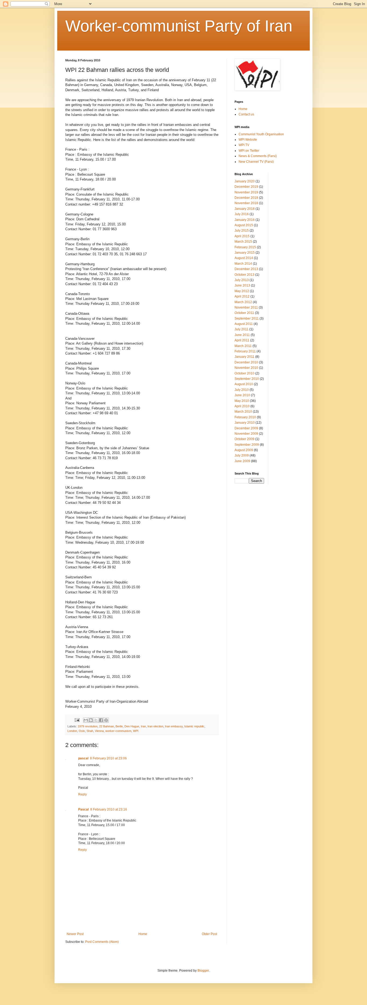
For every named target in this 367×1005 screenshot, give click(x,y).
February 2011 (245, 351)
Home (142, 934)
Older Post (209, 934)
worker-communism (118, 730)
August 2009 (244, 450)
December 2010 (246, 362)
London (72, 730)
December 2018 (246, 198)
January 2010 (245, 422)
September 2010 (247, 379)
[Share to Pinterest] (106, 720)
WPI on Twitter (249, 151)
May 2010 (242, 401)
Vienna (99, 730)
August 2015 (244, 225)
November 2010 (246, 368)
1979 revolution (88, 726)
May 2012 (242, 291)
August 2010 (244, 384)
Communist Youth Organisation (261, 134)
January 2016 (245, 220)
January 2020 (245, 181)
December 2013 (246, 269)
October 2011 (244, 313)
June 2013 (242, 285)
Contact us (246, 114)
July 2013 (242, 280)
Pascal (83, 809)
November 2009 (246, 434)
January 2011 (244, 357)
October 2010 (244, 373)
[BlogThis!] (90, 720)
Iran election (155, 726)
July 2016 (242, 214)
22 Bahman (106, 726)
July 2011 (242, 329)
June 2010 (242, 395)
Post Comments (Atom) (102, 942)
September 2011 (247, 318)
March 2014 (243, 264)
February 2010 (245, 417)
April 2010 (242, 406)
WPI (135, 730)
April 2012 (242, 296)
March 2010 (243, 411)
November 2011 (246, 307)
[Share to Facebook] (101, 720)
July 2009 (242, 455)
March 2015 (243, 241)
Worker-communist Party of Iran (178, 26)
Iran (143, 726)
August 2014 (244, 258)
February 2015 (245, 247)
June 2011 (242, 335)
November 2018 (246, 203)
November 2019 (246, 192)
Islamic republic (194, 726)
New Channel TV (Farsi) (256, 162)
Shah (90, 730)
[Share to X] (96, 720)
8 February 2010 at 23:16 (108, 809)
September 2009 (247, 445)
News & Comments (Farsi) (258, 156)
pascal (83, 758)
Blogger (203, 970)
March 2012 (243, 302)
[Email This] (85, 720)
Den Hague (131, 726)
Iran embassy (174, 726)
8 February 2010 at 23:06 (108, 758)
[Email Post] (76, 719)
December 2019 (246, 187)
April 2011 (242, 340)
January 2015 (245, 252)
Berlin (119, 726)
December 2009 (246, 428)
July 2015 (242, 230)
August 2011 (244, 324)
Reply (82, 794)
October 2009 (244, 439)
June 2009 (242, 461)
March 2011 (243, 346)
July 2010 (242, 390)
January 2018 (245, 209)
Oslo (82, 730)
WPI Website (248, 139)
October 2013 (244, 275)
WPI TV (244, 145)
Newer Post (75, 934)
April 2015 (242, 236)
